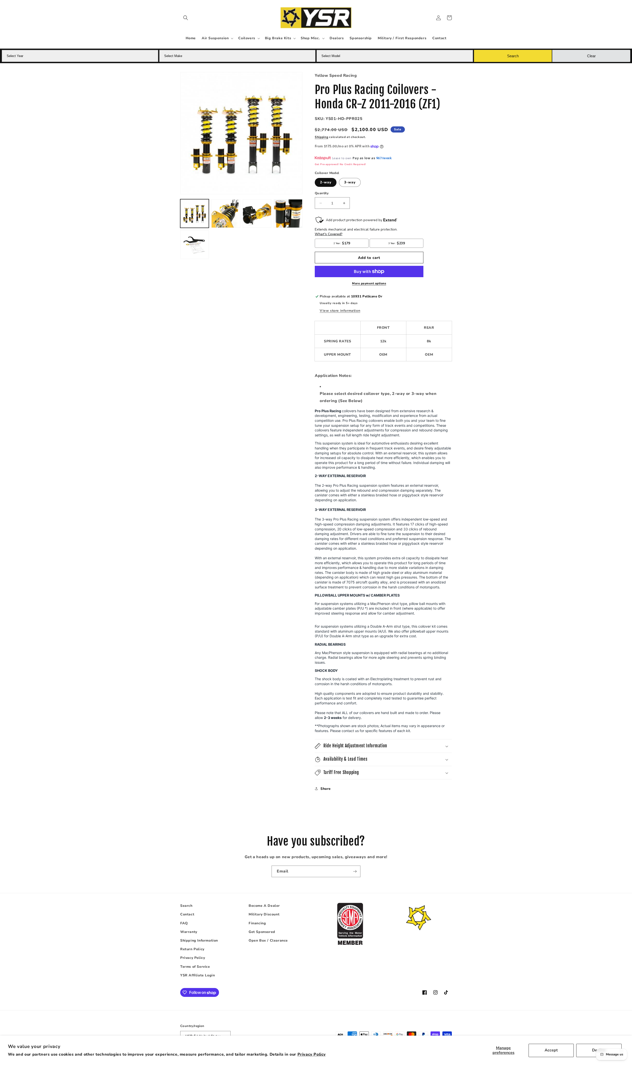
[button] (185, 17)
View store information (340, 310)
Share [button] (325, 788)
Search (186, 905)
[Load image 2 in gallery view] (225, 213)
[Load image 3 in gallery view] (257, 213)
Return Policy (192, 949)
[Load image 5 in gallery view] (194, 244)
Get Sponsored (262, 931)
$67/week (384, 158)
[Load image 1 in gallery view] (194, 213)
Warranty (188, 931)
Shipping (321, 137)
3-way (350, 182)
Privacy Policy (311, 1054)
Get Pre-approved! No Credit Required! (340, 164)
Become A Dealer (264, 905)
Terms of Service (195, 966)
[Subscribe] (354, 871)
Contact (187, 914)
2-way (325, 182)
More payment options (369, 283)
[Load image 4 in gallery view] (288, 213)
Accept (551, 1050)
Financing (257, 923)
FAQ (184, 923)
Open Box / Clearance (268, 940)
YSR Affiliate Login (197, 975)
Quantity (322, 193)
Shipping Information (199, 940)
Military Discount (264, 914)
